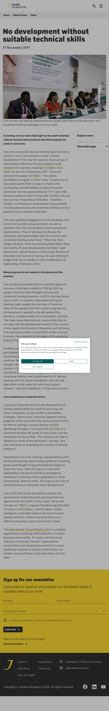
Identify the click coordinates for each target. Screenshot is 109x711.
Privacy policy (81, 342)
